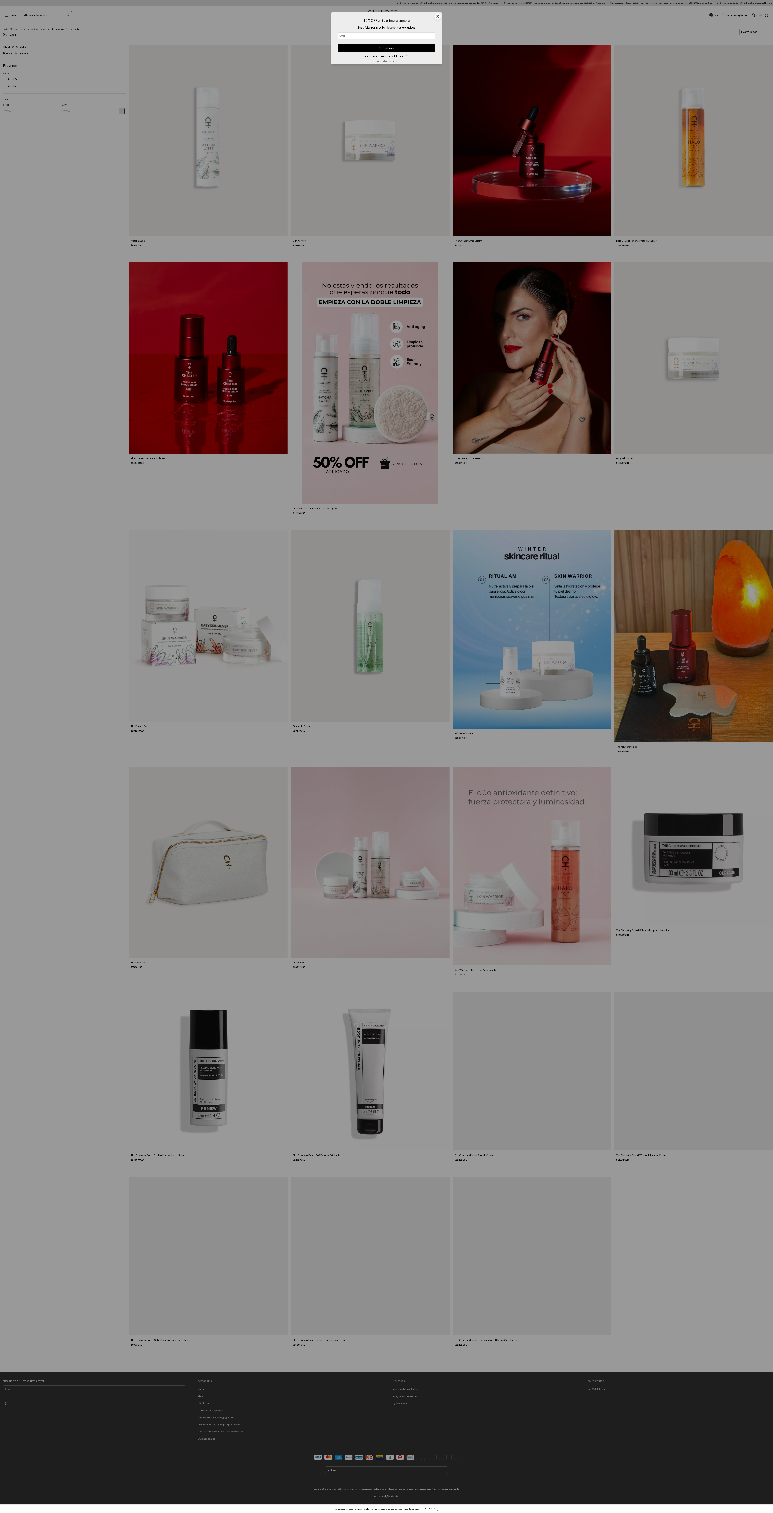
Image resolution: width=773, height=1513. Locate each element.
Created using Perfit (386, 61)
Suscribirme (386, 48)
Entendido (430, 1509)
